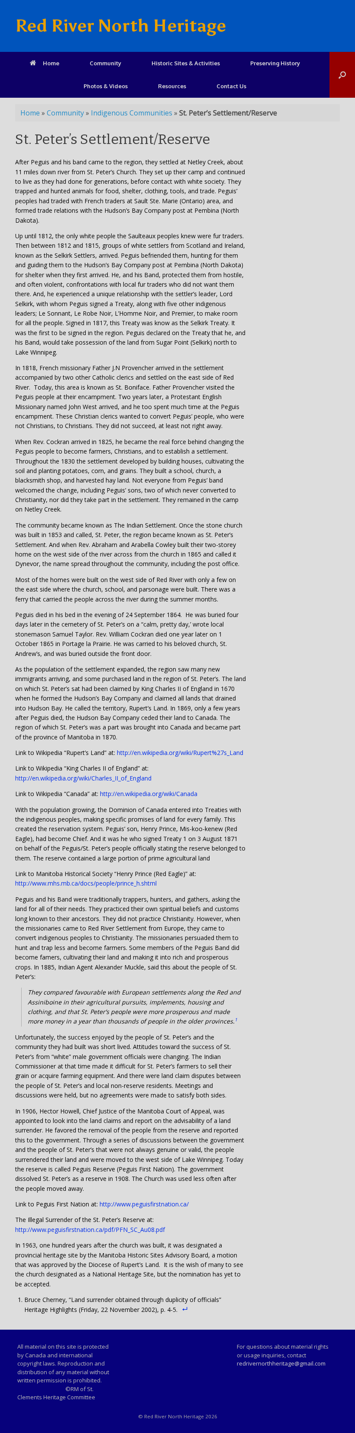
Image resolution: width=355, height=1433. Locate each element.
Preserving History (275, 63)
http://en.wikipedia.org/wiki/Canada (148, 794)
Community (105, 63)
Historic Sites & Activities (186, 63)
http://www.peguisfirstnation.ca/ (144, 1204)
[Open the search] (342, 75)
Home (51, 63)
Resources (172, 86)
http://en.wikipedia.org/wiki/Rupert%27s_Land (180, 752)
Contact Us (231, 86)
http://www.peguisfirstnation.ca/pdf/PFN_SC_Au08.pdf (90, 1229)
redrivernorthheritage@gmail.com (281, 1363)
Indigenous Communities (131, 113)
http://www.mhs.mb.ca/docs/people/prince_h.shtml (86, 883)
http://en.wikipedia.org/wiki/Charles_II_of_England (83, 778)
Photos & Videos (106, 86)
